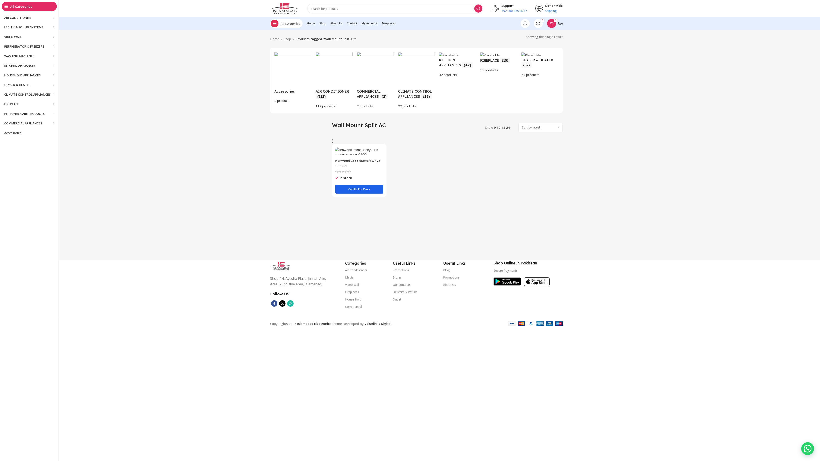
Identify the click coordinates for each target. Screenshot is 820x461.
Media (349, 277)
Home (275, 39)
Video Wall (352, 285)
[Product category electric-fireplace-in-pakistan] (498, 62)
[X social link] (282, 303)
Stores (397, 277)
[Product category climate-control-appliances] (416, 80)
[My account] (525, 23)
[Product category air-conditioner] (334, 80)
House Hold (353, 299)
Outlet (397, 299)
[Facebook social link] (274, 303)
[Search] (478, 8)
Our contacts (402, 285)
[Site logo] (284, 8)
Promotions (451, 277)
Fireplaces (352, 292)
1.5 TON (341, 166)
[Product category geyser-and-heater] (540, 64)
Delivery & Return (405, 292)
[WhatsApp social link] (290, 303)
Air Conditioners (356, 270)
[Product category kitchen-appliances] (457, 64)
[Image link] (281, 266)
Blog (446, 270)
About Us (449, 285)
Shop (288, 39)
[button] (807, 448)
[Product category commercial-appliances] (375, 80)
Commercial (353, 307)
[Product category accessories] (292, 77)
